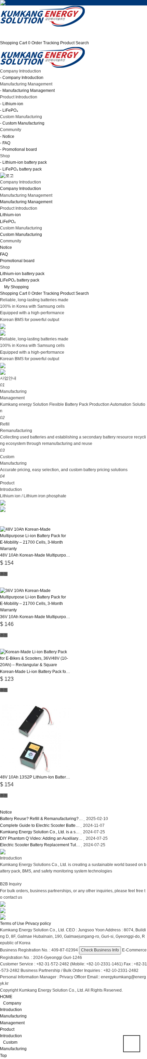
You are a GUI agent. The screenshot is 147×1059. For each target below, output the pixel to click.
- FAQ (5, 143)
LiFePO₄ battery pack (19, 280)
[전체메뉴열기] (1, 30)
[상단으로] (131, 1043)
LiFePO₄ (8, 221)
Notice (6, 247)
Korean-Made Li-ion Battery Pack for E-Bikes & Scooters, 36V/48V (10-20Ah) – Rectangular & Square (35, 671)
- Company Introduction (21, 77)
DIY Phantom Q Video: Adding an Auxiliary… (41, 838)
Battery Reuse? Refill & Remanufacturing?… (41, 818)
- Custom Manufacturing (22, 123)
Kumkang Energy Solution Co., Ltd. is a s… (40, 832)
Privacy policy (38, 923)
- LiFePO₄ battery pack (21, 169)
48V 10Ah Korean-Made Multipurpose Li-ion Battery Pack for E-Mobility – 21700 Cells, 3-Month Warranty (35, 555)
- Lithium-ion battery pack (23, 162)
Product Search (74, 43)
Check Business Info (100, 950)
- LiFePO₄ (9, 110)
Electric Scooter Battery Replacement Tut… (40, 845)
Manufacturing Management (26, 201)
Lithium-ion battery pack (22, 273)
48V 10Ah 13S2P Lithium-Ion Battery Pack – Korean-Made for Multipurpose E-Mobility (35, 777)
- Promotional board (18, 149)
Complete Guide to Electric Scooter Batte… (40, 825)
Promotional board (17, 260)
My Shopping (16, 287)
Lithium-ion (10, 214)
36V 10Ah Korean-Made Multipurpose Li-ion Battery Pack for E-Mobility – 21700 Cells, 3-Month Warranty (35, 616)
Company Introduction (20, 188)
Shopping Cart (15, 43)
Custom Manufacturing (21, 234)
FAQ (4, 254)
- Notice (7, 136)
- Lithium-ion (11, 103)
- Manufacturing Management (27, 90)
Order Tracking (45, 43)
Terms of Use (12, 923)
